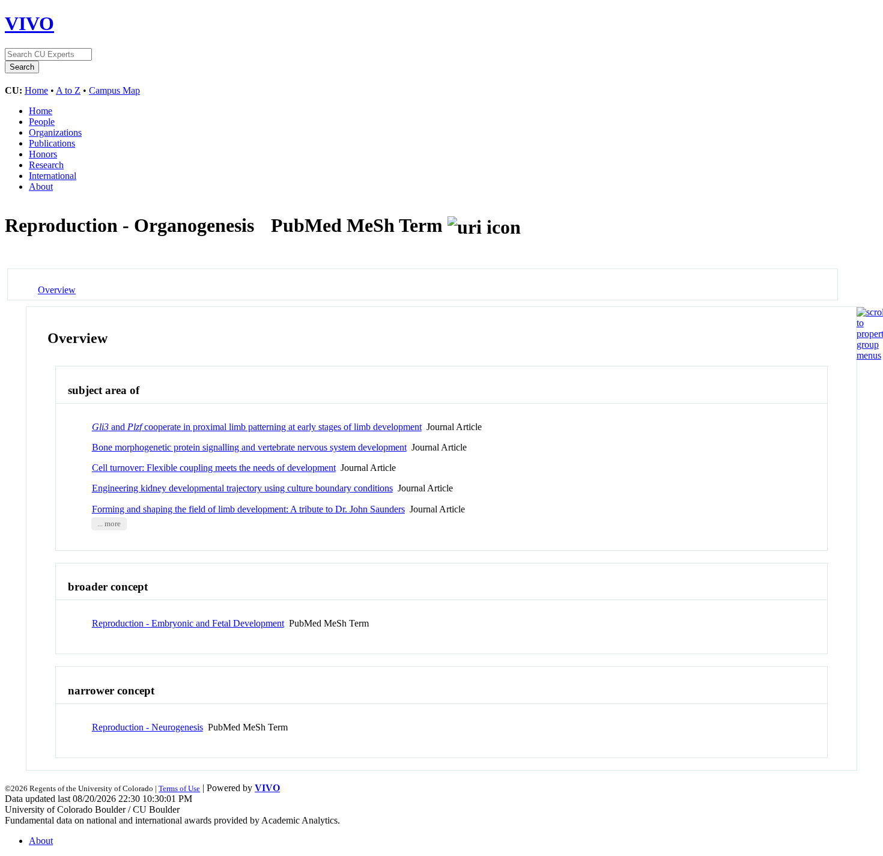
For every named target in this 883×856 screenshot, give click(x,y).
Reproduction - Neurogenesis (147, 727)
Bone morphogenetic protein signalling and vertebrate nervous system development (249, 447)
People (42, 122)
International (52, 176)
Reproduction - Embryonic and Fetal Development (188, 623)
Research (46, 165)
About (41, 186)
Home (36, 90)
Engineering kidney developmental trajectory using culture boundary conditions (242, 488)
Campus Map (114, 90)
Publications (52, 143)
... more (109, 524)
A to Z (68, 90)
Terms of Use (179, 788)
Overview (57, 290)
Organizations (55, 132)
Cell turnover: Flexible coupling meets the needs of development (214, 468)
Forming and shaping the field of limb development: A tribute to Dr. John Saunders (248, 509)
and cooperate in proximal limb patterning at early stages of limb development (257, 427)
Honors (43, 154)
